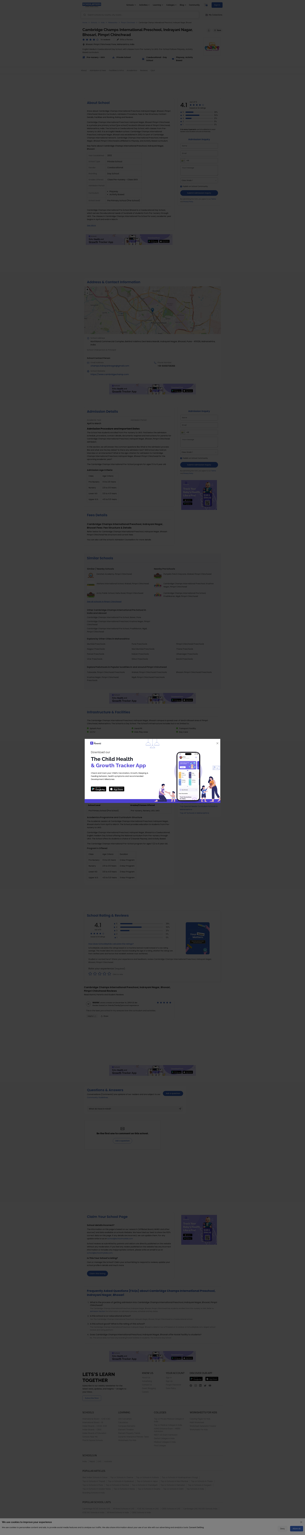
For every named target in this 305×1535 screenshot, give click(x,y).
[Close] (217, 743)
